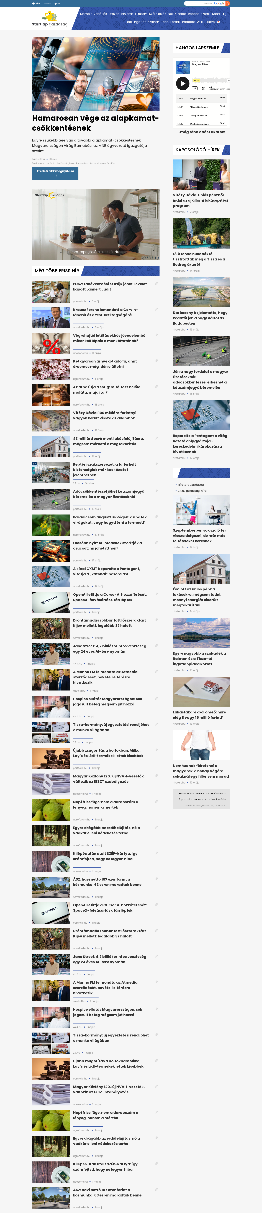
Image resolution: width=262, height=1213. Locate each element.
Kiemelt (86, 14)
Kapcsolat (184, 799)
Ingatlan (140, 22)
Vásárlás (100, 14)
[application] (96, 224)
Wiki (200, 22)
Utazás (114, 14)
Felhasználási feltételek (191, 793)
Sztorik (205, 14)
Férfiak (175, 22)
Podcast (188, 22)
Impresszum (200, 799)
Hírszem (141, 14)
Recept (193, 14)
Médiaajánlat (219, 799)
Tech (165, 22)
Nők (170, 14)
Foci (129, 22)
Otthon (153, 22)
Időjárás (127, 14)
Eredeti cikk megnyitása (55, 171)
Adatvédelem (215, 793)
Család (180, 14)
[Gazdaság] (51, 18)
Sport (216, 14)
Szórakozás (157, 14)
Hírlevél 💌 (212, 22)
